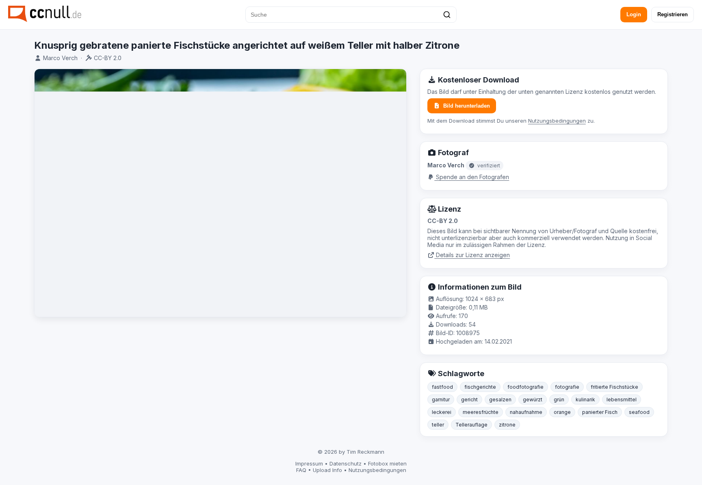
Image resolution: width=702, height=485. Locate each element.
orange (562, 412)
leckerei (441, 412)
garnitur (441, 399)
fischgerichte (480, 387)
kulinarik (585, 399)
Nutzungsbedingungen (557, 120)
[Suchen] (446, 14)
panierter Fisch (600, 412)
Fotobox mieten (387, 463)
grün (559, 399)
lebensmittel (622, 399)
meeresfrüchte (480, 412)
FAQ (301, 470)
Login (633, 14)
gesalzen (500, 399)
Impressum (309, 463)
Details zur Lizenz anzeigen (472, 254)
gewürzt (532, 399)
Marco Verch (60, 57)
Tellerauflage (471, 425)
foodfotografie (525, 387)
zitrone (507, 425)
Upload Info (327, 470)
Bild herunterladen (466, 106)
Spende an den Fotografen (471, 176)
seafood (639, 412)
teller (438, 425)
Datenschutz (345, 463)
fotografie (567, 387)
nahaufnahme (526, 412)
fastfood (442, 387)
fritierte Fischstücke (614, 387)
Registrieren (672, 14)
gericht (469, 399)
